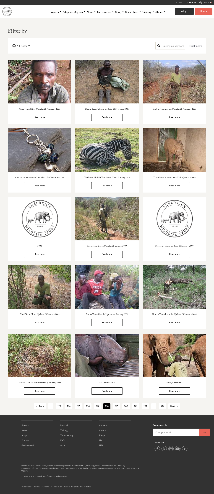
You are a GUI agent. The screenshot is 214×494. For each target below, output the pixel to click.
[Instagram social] (171, 451)
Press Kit (64, 425)
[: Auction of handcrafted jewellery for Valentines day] (39, 150)
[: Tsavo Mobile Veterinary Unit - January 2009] (174, 150)
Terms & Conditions (41, 486)
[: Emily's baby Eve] (174, 355)
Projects (25, 425)
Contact (103, 425)
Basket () (208, 2)
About (63, 445)
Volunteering (66, 435)
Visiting (64, 430)
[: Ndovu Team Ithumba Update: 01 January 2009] (174, 287)
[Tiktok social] (185, 451)
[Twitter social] (164, 451)
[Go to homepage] (7, 11)
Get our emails (160, 425)
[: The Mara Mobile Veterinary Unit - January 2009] (107, 150)
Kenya (102, 435)
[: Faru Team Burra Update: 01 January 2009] (107, 218)
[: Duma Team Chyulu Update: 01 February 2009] (107, 81)
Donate (203, 11)
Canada (102, 430)
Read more (39, 117)
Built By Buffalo (85, 486)
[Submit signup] (204, 432)
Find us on (159, 442)
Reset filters (195, 46)
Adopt (184, 11)
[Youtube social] (178, 451)
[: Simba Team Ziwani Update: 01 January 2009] (39, 355)
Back (41, 406)
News (24, 430)
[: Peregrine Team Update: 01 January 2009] (174, 218)
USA (101, 445)
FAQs (62, 440)
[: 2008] (39, 218)
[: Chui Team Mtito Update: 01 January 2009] (39, 287)
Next (172, 406)
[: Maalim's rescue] (107, 355)
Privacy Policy (26, 486)
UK (100, 440)
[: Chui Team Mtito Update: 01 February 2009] (39, 81)
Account (179, 2)
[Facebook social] (157, 451)
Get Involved (27, 445)
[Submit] (159, 46)
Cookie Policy (56, 486)
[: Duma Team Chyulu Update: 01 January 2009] (107, 287)
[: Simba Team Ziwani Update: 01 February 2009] (174, 81)
